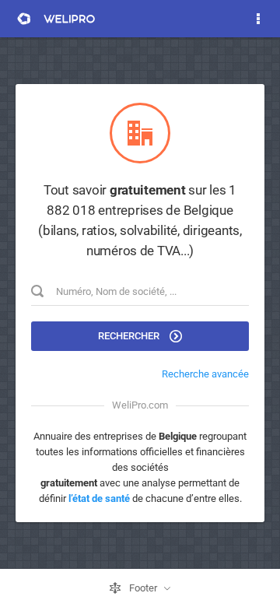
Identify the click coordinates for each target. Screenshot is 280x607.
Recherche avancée (205, 374)
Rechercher (130, 336)
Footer (143, 588)
